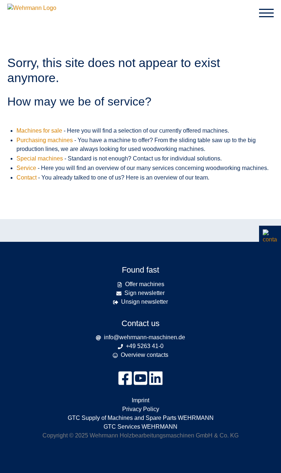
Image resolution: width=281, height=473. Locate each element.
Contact (26, 177)
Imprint (140, 400)
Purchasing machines (44, 140)
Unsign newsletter (144, 302)
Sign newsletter (144, 293)
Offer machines (144, 284)
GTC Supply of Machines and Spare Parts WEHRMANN (141, 418)
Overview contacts (144, 355)
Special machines (39, 158)
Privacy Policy (140, 409)
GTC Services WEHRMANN (140, 427)
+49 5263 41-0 (145, 346)
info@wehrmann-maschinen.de (144, 337)
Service (26, 168)
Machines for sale (39, 131)
